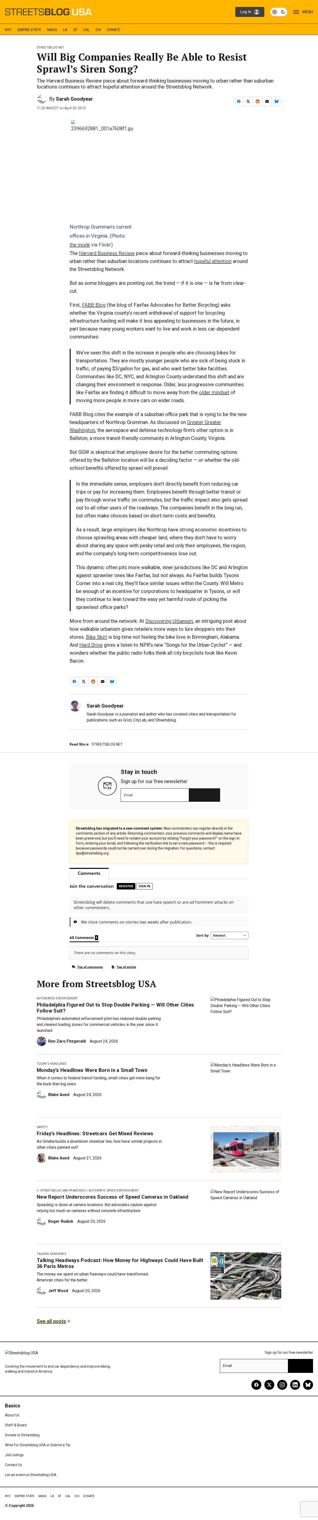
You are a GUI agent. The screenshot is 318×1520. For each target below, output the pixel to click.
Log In (245, 11)
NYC (8, 30)
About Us (12, 1415)
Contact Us (13, 1465)
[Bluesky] (308, 1385)
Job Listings (14, 1455)
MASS (52, 30)
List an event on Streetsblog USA (30, 1475)
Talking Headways (51, 1253)
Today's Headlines (51, 1063)
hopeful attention (213, 261)
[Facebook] (256, 1385)
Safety (42, 1127)
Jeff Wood (58, 1290)
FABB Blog (94, 305)
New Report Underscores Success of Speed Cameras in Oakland (113, 1197)
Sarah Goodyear (74, 99)
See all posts (51, 1321)
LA (65, 30)
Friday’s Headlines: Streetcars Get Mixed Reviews (95, 1134)
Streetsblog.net (50, 47)
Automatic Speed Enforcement (113, 1190)
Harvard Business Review (107, 253)
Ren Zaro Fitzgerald (67, 1041)
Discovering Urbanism (169, 621)
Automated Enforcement (57, 998)
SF (75, 30)
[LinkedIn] (295, 1385)
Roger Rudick (60, 1221)
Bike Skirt (96, 637)
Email (128, 795)
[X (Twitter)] (269, 1385)
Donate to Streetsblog (22, 1435)
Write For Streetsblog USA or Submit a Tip (37, 1445)
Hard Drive (91, 645)
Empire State (29, 30)
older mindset (214, 392)
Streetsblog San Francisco (63, 1190)
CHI (98, 30)
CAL (86, 30)
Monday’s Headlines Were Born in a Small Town (92, 1070)
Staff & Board (16, 1425)
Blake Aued (58, 1094)
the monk (80, 245)
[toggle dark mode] (278, 12)
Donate (113, 30)
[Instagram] (282, 1385)
